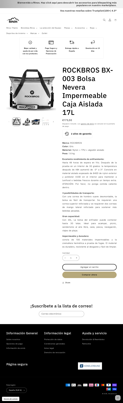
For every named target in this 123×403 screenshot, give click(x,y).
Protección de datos (53, 339)
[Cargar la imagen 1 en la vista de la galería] (16, 122)
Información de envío (15, 348)
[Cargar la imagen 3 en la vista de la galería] (36, 122)
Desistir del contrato (11, 399)
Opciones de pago (14, 344)
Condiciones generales (54, 344)
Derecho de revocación (54, 352)
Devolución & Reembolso (93, 339)
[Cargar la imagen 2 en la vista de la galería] (26, 122)
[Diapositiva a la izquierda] (9, 121)
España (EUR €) (15, 390)
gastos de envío (87, 124)
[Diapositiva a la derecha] (53, 121)
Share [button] (67, 283)
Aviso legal (49, 348)
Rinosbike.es (112, 393)
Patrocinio (86, 344)
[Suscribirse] (81, 314)
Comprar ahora (89, 275)
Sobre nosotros (13, 339)
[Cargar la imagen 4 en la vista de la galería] (45, 122)
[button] (28, 28)
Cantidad (66, 253)
